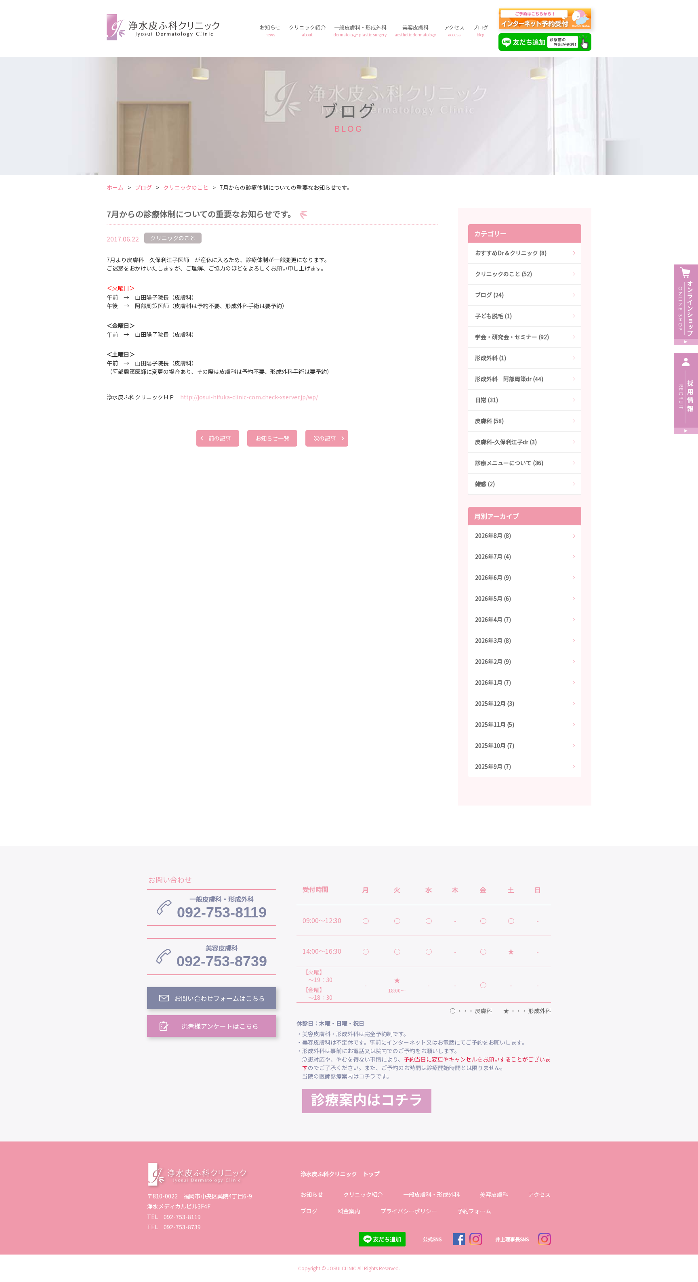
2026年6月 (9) (493, 577)
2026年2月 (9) (493, 661)
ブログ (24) (489, 295)
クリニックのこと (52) (503, 274)
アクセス (454, 30)
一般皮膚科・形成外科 (360, 30)
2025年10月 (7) (494, 745)
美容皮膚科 (415, 30)
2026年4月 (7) (493, 619)
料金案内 (349, 1211)
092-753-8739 (222, 956)
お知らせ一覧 (272, 438)
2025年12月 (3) (494, 703)
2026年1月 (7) (493, 682)
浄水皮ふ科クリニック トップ (340, 1174)
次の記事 (324, 438)
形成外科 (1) (490, 358)
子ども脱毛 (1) (493, 316)
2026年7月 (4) (493, 556)
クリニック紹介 (307, 30)
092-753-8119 (222, 907)
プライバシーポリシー (409, 1211)
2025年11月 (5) (494, 724)
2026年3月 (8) (493, 640)
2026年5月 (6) (493, 598)
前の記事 (219, 438)
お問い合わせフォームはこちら (219, 998)
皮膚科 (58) (489, 421)
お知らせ (270, 30)
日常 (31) (486, 400)
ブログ (480, 30)
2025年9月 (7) (493, 766)
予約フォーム (474, 1211)
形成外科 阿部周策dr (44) (509, 379)
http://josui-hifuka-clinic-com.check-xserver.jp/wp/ (249, 397)
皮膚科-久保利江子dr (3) (506, 442)
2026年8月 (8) (493, 535)
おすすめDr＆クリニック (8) (511, 253)
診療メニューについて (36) (509, 463)
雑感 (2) (485, 484)
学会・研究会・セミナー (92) (512, 337)
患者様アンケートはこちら (220, 1026)
